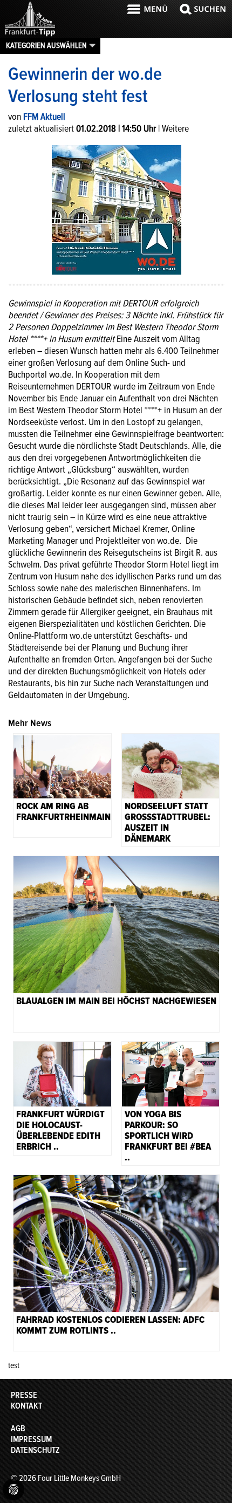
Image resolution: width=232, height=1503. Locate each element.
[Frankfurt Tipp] (30, 35)
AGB (18, 1428)
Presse (24, 1395)
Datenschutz (35, 1450)
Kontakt (26, 1405)
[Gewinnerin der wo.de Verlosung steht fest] (116, 209)
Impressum (31, 1439)
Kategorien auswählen (46, 45)
